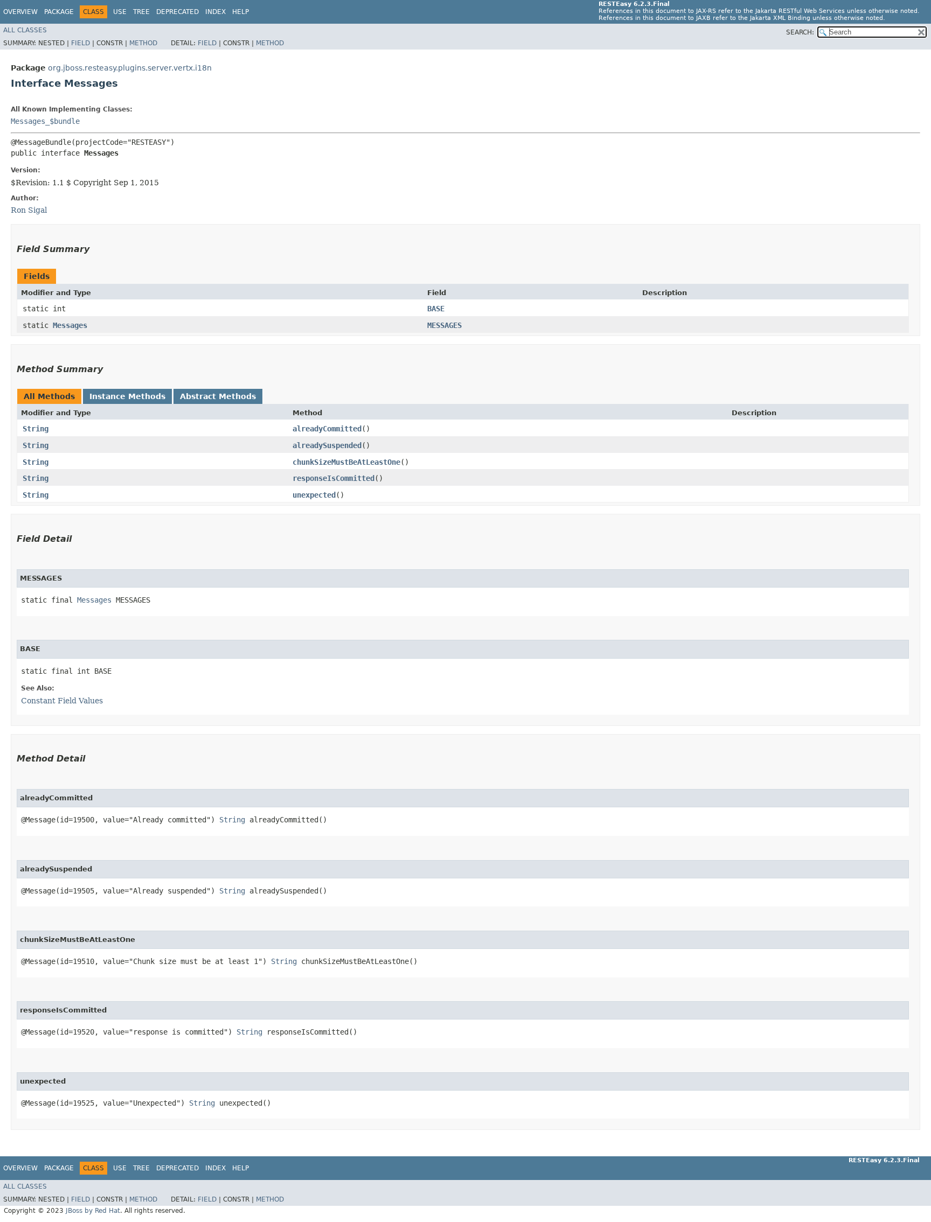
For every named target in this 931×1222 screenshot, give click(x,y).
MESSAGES (444, 325)
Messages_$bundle (45, 121)
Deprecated (177, 12)
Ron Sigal (29, 210)
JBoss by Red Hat (93, 1210)
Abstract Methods (218, 396)
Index (215, 12)
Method (143, 43)
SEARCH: (800, 32)
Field (80, 43)
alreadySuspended (327, 445)
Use (120, 12)
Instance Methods (127, 396)
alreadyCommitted (327, 428)
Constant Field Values (62, 700)
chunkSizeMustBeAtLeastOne (346, 462)
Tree (141, 12)
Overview (20, 12)
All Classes (25, 30)
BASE (435, 308)
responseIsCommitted (333, 478)
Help (240, 12)
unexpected (314, 495)
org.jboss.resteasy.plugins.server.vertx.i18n (130, 68)
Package (59, 12)
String (35, 428)
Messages (70, 325)
